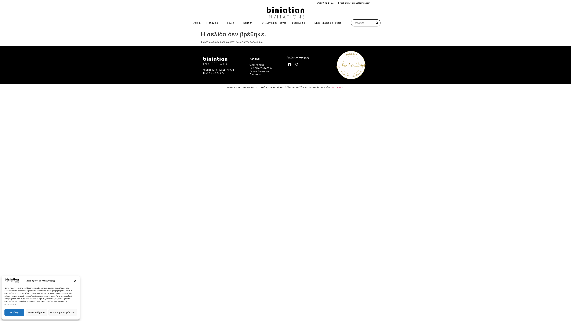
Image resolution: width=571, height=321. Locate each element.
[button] (75, 280)
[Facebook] (290, 65)
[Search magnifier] (377, 23)
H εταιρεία (212, 23)
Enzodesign (338, 87)
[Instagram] (296, 65)
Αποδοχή (14, 312)
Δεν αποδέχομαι (36, 312)
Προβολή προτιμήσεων (62, 312)
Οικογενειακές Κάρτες (274, 23)
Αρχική (197, 23)
